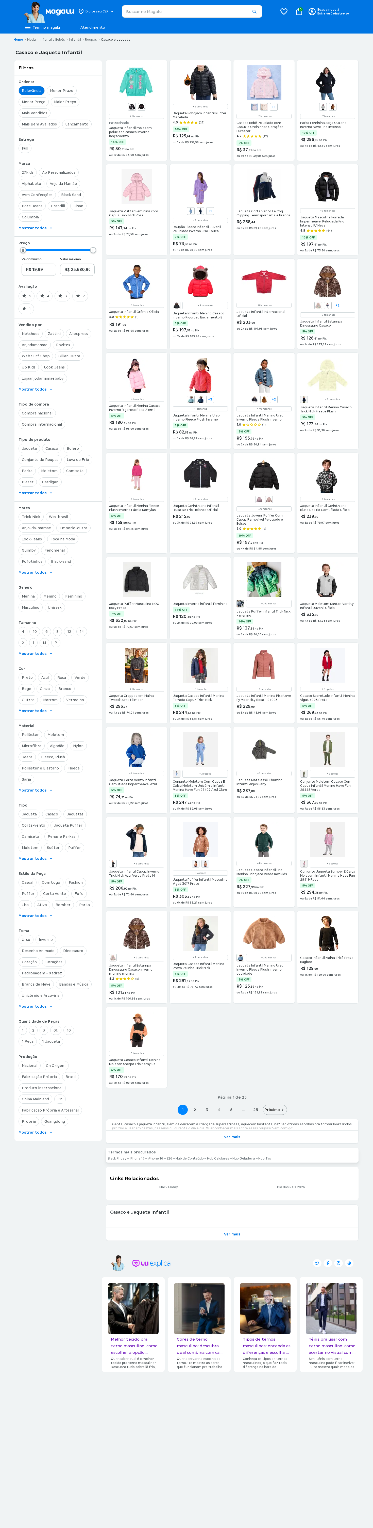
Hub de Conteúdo (190, 1158)
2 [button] (195, 1109)
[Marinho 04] (200, 211)
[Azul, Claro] (191, 399)
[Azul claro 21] (191, 211)
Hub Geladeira (243, 1158)
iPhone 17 (137, 1158)
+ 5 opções (327, 689)
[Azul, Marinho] (200, 399)
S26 (169, 1158)
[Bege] (254, 107)
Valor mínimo (32, 259)
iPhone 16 (155, 1158)
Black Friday (117, 1158)
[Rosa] (269, 499)
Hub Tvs (264, 1158)
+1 (274, 107)
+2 (337, 305)
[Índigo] (328, 305)
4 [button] (219, 1109)
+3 (210, 399)
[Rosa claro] (176, 774)
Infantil (75, 39)
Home (18, 39)
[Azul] (254, 399)
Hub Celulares (218, 1158)
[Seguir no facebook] (328, 1263)
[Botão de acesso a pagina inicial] (49, 11)
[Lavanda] (259, 499)
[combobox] (192, 11)
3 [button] (207, 1109)
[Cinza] (240, 603)
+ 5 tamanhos (200, 106)
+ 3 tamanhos (327, 211)
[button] (254, 12)
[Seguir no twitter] (317, 1263)
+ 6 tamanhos (264, 305)
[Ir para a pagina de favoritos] (284, 11)
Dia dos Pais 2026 (291, 1187)
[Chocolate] (264, 399)
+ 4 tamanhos (205, 305)
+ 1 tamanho (136, 116)
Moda (31, 39)
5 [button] (231, 1109)
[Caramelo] (205, 863)
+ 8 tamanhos (136, 499)
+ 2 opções (205, 774)
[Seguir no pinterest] (349, 1263)
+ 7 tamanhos (327, 116)
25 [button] (255, 1109)
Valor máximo (70, 259)
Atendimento (92, 27)
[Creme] (264, 107)
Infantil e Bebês (52, 39)
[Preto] (132, 107)
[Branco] (318, 305)
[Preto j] (141, 107)
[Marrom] (332, 107)
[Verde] (304, 774)
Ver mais (232, 1137)
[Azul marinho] (195, 863)
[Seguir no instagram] (338, 1263)
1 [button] (183, 1109)
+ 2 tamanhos (264, 116)
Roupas (91, 39)
